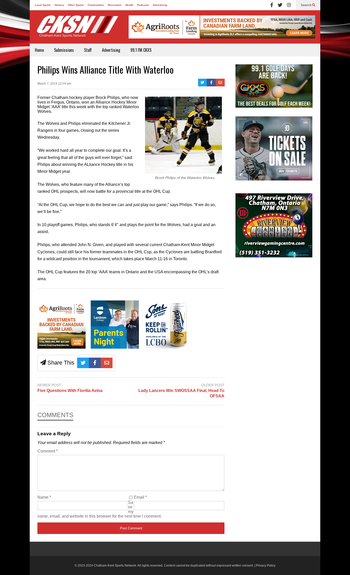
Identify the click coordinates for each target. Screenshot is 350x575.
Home (39, 50)
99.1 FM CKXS (140, 50)
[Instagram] (289, 5)
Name (44, 497)
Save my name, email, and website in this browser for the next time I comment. (99, 509)
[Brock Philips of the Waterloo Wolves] (183, 172)
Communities (96, 5)
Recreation (114, 5)
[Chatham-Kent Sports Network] (76, 29)
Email (140, 497)
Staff (88, 50)
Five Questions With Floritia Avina (69, 390)
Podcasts (143, 5)
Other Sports (76, 5)
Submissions (64, 50)
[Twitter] (280, 5)
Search (306, 5)
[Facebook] (271, 5)
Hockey (59, 5)
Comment (47, 451)
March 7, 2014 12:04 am (54, 83)
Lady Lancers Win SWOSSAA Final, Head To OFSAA (181, 393)
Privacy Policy (265, 565)
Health (129, 5)
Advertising (160, 5)
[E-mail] (220, 82)
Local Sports (43, 5)
